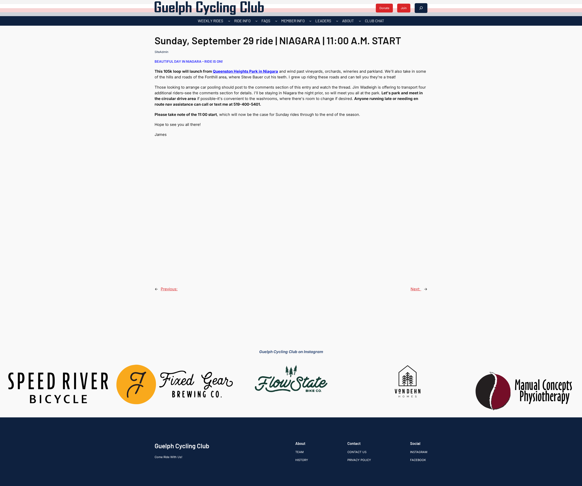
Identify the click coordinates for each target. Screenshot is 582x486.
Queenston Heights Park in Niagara (245, 71)
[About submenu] (360, 21)
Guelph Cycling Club (182, 446)
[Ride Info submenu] (256, 21)
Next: (416, 289)
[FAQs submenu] (276, 21)
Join (404, 8)
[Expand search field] (421, 8)
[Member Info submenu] (310, 21)
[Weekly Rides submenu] (229, 21)
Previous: (169, 289)
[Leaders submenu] (337, 21)
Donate (384, 8)
